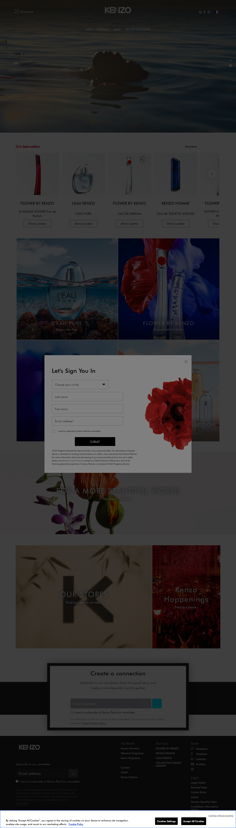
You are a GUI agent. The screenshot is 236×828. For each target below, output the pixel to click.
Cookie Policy (76, 824)
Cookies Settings (166, 821)
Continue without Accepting (220, 815)
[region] (118, 819)
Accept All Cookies (193, 821)
